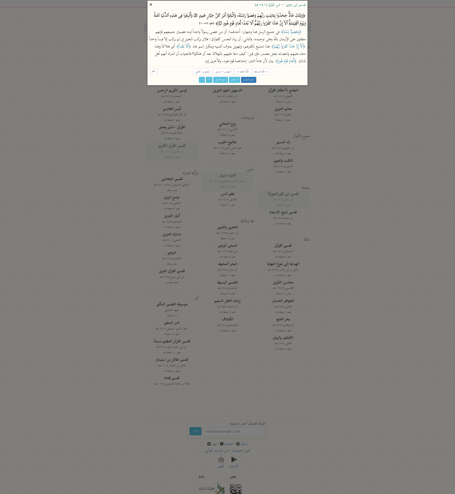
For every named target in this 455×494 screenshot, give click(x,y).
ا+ (209, 80)
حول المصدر (248, 80)
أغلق (153, 71)
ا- (202, 80)
